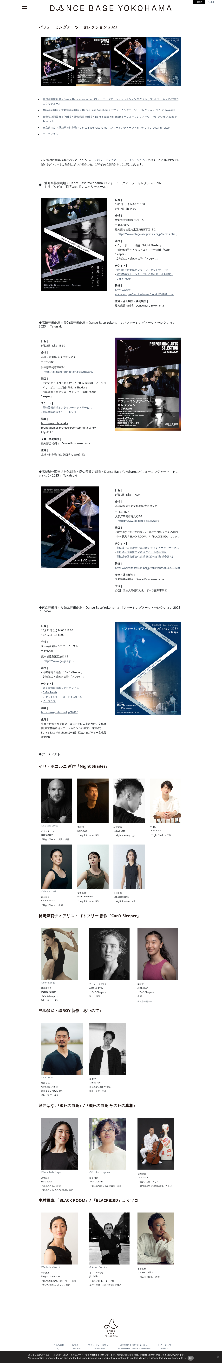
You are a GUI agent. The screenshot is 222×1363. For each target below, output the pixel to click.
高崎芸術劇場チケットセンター (61, 412)
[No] (218, 1356)
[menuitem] (199, 2)
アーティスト (50, 134)
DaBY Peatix (124, 278)
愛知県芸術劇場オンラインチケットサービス (143, 270)
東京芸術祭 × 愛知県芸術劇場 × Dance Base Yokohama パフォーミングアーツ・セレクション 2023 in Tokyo (106, 127)
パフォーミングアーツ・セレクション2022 (120, 160)
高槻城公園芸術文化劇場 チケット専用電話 (142, 552)
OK (190, 1358)
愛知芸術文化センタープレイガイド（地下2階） (145, 274)
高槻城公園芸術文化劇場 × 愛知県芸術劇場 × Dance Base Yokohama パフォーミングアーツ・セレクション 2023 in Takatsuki (110, 119)
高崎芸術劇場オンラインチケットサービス (67, 407)
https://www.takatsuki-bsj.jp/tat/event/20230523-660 (147, 568)
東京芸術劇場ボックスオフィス (61, 688)
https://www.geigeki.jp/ (58, 661)
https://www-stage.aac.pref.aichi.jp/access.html (147, 234)
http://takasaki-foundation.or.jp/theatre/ (68, 372)
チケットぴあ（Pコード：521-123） (64, 697)
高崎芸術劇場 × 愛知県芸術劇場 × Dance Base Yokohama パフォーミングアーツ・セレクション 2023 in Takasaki (109, 110)
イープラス (49, 701)
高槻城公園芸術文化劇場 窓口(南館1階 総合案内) (145, 556)
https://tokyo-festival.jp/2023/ (59, 712)
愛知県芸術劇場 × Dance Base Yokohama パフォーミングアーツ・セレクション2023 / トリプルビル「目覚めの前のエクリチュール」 (110, 101)
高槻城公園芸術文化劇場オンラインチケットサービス (148, 548)
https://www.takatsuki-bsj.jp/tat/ (138, 521)
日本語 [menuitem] (199, 1)
